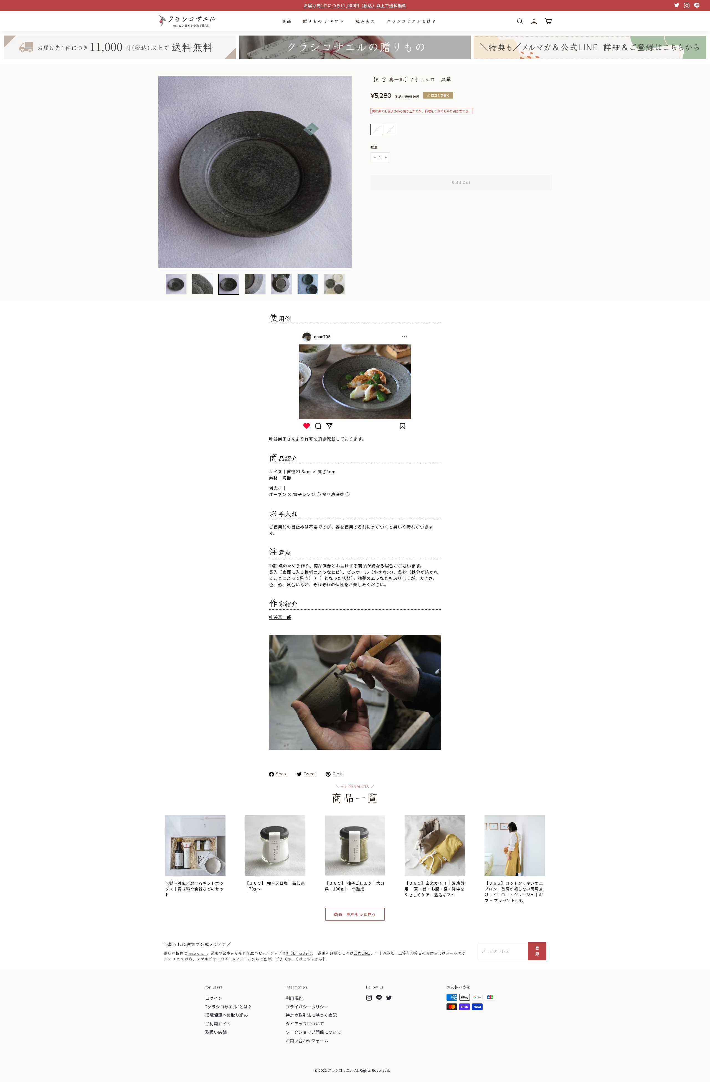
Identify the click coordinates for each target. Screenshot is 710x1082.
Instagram (197, 953)
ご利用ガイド (218, 1023)
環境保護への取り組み (226, 1015)
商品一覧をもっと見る (355, 914)
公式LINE (362, 953)
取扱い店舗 (216, 1032)
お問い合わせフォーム (307, 1040)
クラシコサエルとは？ (412, 21)
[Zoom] (255, 172)
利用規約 (294, 998)
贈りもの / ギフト (323, 21)
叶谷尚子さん (282, 439)
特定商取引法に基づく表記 (311, 1015)
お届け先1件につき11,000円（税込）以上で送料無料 (355, 5)
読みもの (366, 21)
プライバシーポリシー (307, 1007)
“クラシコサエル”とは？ (228, 1007)
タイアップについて (305, 1023)
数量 (374, 147)
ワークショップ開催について (313, 1032)
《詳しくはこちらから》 (305, 959)
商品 (287, 21)
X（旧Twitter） (299, 953)
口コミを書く (440, 95)
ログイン (213, 998)
